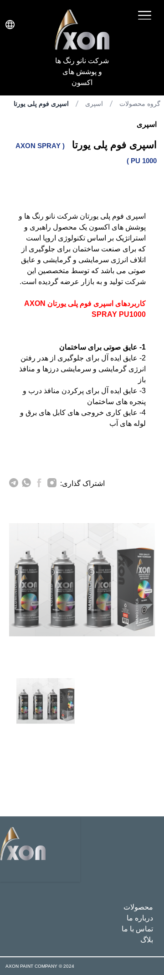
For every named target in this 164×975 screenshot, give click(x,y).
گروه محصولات (139, 103)
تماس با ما (137, 929)
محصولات (138, 907)
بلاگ (146, 940)
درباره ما (140, 918)
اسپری (94, 103)
